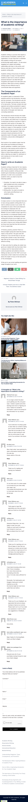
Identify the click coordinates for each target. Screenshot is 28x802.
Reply (8, 415)
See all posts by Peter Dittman (14, 306)
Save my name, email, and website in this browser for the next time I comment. (14, 716)
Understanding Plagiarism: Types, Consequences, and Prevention (10, 339)
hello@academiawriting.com (16, 554)
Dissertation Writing (8, 743)
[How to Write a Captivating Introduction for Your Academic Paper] (14, 370)
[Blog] (8, 3)
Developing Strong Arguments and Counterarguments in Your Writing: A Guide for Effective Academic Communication (14, 781)
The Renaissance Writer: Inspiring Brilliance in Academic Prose (13, 361)
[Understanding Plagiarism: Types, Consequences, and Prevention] (14, 326)
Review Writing (6, 750)
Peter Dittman (7, 28)
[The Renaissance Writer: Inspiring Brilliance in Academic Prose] (14, 348)
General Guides (6, 745)
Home (4, 14)
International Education (9, 748)
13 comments (16, 30)
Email (4, 699)
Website (5, 706)
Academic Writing (6, 30)
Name (5, 691)
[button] (23, 3)
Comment (6, 678)
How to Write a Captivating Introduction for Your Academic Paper (13, 383)
